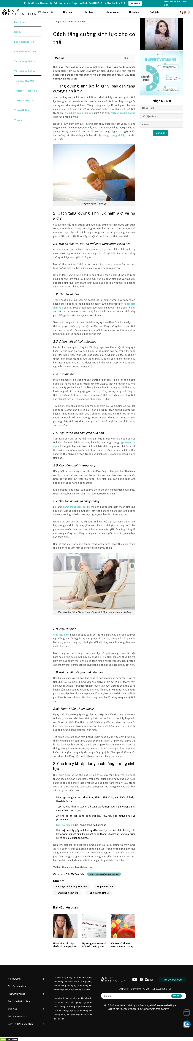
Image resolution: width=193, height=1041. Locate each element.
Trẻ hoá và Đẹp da (23, 100)
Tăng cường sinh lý (99, 893)
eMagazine (112, 12)
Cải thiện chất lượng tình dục (71, 886)
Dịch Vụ (67, 12)
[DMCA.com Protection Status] (9, 1039)
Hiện (126, 58)
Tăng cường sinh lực (67, 893)
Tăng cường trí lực (24, 71)
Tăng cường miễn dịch (26, 61)
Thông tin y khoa (75, 21)
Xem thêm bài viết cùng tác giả (104, 874)
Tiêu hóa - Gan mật (24, 81)
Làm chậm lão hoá (24, 42)
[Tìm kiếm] (181, 12)
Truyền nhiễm (21, 110)
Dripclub (134, 12)
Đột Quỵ (18, 32)
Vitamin (18, 120)
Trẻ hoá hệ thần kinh (25, 91)
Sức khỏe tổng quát (25, 51)
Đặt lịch (154, 12)
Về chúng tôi (45, 12)
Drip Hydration (105, 886)
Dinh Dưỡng (20, 22)
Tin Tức (88, 12)
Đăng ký (160, 132)
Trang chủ (59, 21)
